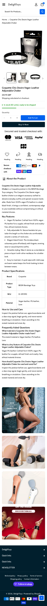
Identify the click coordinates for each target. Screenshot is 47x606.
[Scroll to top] (41, 598)
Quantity (5, 112)
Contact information (31, 579)
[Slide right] (43, 78)
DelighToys (18, 593)
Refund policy (10, 576)
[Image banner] (23, 410)
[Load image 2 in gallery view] (23, 77)
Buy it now (24, 124)
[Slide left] (4, 78)
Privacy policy (22, 576)
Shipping (6, 98)
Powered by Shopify (32, 593)
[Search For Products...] (42, 11)
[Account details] (36, 4)
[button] (4, 4)
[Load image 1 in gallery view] (11, 77)
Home (4, 19)
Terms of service (36, 576)
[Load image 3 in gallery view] (35, 77)
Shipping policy (16, 579)
